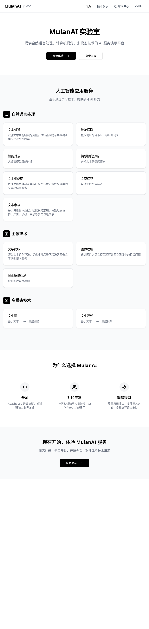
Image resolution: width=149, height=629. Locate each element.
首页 (88, 6)
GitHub (139, 6)
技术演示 (102, 6)
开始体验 (58, 56)
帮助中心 (123, 6)
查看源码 (90, 56)
